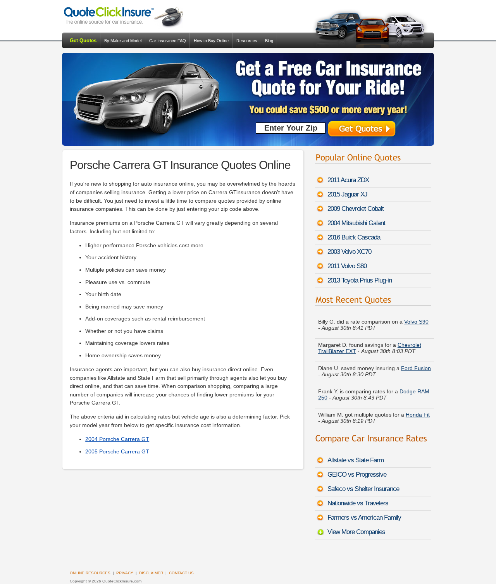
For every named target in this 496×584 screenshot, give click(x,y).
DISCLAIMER (151, 573)
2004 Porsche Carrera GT (117, 439)
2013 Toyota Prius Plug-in (359, 280)
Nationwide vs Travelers (357, 503)
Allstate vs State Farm (355, 460)
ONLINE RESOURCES (90, 573)
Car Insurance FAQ (167, 40)
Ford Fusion (416, 362)
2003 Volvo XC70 (349, 251)
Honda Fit (418, 409)
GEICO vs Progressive (356, 474)
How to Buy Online (211, 40)
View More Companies (356, 532)
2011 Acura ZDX (348, 180)
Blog (269, 40)
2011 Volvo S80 (347, 266)
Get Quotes (83, 40)
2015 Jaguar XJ (347, 194)
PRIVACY (124, 573)
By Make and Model (122, 40)
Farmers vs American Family (364, 517)
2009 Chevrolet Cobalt (355, 208)
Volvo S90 (416, 316)
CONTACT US (181, 573)
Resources (246, 40)
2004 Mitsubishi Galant (356, 223)
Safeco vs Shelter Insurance (363, 489)
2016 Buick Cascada (353, 237)
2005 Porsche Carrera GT (117, 451)
